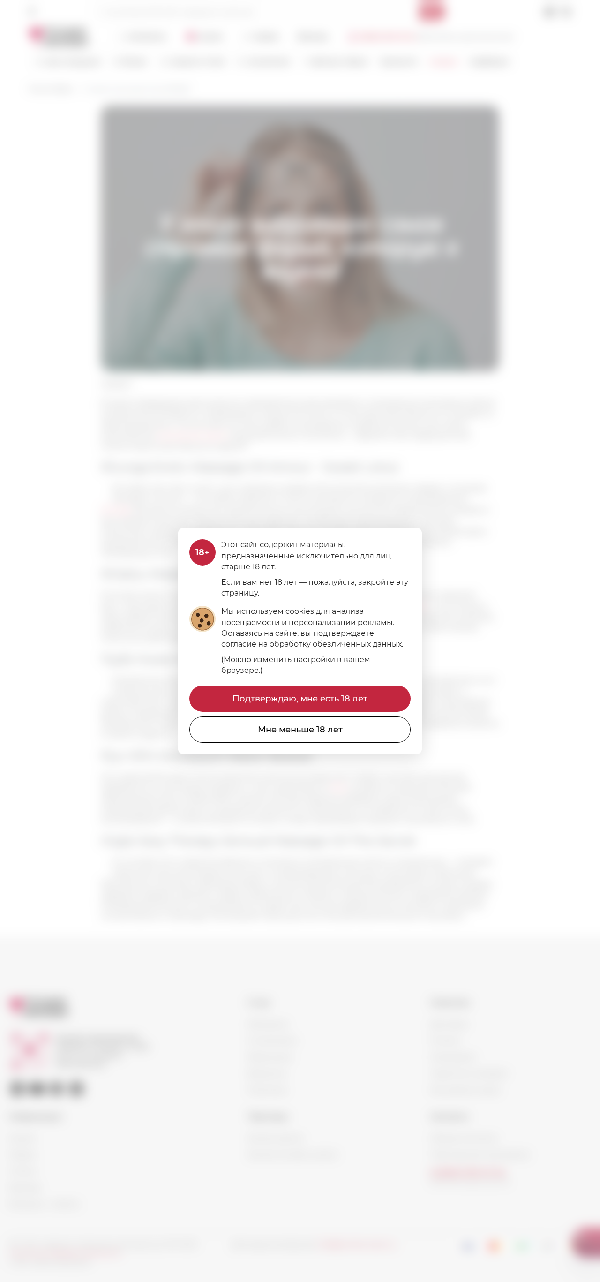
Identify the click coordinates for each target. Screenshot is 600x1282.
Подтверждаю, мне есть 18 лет (300, 699)
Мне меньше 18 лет (300, 729)
